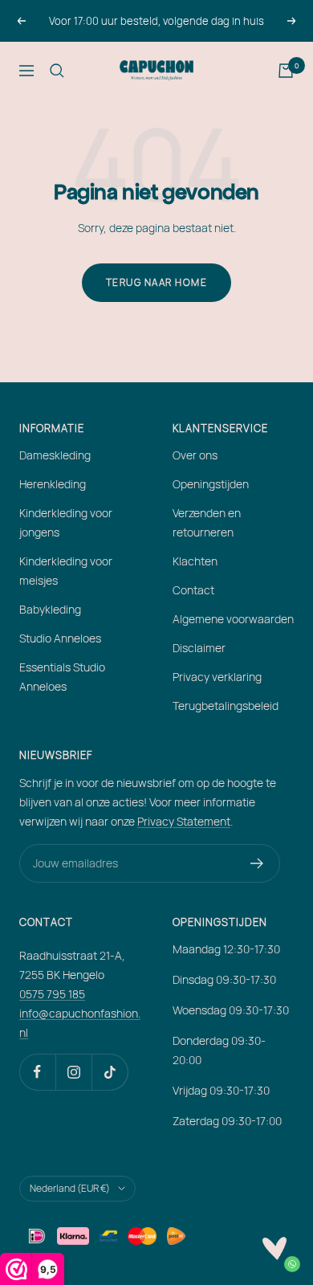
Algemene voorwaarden (233, 618)
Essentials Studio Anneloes (62, 676)
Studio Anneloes (60, 638)
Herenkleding (52, 484)
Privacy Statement (183, 821)
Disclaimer (199, 647)
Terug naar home (157, 282)
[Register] (257, 863)
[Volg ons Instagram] (73, 1072)
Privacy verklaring (217, 676)
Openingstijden (211, 484)
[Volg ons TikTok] (109, 1072)
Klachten (195, 561)
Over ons (195, 455)
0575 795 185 (52, 993)
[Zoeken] (57, 70)
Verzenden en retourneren (207, 522)
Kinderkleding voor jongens (65, 522)
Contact (193, 590)
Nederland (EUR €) (70, 1188)
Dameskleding (55, 455)
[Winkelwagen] (286, 70)
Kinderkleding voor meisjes (65, 570)
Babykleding (50, 609)
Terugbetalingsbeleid (225, 705)
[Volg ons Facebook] (37, 1072)
